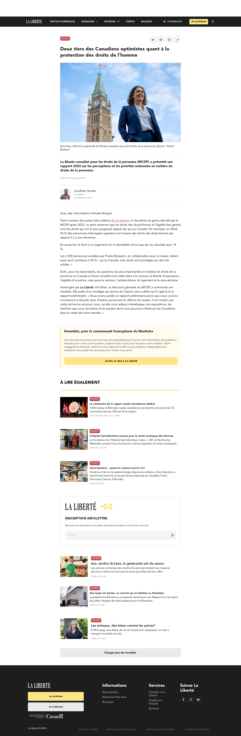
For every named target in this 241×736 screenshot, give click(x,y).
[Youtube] (198, 702)
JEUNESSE (110, 21)
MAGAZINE (87, 21)
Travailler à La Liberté (157, 694)
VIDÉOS (130, 21)
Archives (154, 708)
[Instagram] (191, 702)
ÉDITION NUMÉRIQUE (62, 21)
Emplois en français (155, 702)
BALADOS (146, 21)
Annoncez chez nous (114, 697)
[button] (153, 40)
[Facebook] (183, 702)
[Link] (177, 40)
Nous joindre (110, 692)
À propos (107, 702)
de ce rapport (120, 220)
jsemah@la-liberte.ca (83, 198)
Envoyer (170, 535)
